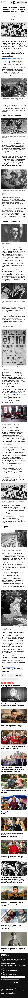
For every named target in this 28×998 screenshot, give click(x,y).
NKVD (10, 471)
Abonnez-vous (8, 963)
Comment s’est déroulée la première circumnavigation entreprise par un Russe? (12, 903)
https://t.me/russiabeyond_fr (13, 58)
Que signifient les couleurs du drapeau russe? (13, 812)
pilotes (23, 257)
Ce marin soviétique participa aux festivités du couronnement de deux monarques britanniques (13, 834)
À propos (3, 957)
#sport (11, 675)
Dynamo (15, 392)
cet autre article (10, 667)
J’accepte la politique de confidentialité (11, 979)
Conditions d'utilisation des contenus (10, 960)
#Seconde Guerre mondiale (9, 679)
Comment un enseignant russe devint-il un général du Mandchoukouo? (13, 949)
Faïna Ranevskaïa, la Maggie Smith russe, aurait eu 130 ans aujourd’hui (12, 704)
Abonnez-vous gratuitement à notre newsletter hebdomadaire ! (12, 969)
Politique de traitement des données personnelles (13, 959)
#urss (3, 675)
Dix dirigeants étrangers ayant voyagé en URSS (13, 791)
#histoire (18, 675)
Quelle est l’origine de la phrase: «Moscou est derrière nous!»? (11, 726)
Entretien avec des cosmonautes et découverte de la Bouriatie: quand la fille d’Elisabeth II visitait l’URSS (12, 769)
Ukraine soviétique (8, 143)
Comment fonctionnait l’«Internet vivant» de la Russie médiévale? (12, 857)
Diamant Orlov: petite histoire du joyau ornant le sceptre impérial (13, 747)
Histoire (12, 19)
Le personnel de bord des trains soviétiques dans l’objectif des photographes (11, 926)
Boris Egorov (14, 14)
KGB (3, 638)
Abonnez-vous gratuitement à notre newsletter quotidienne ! (12, 973)
